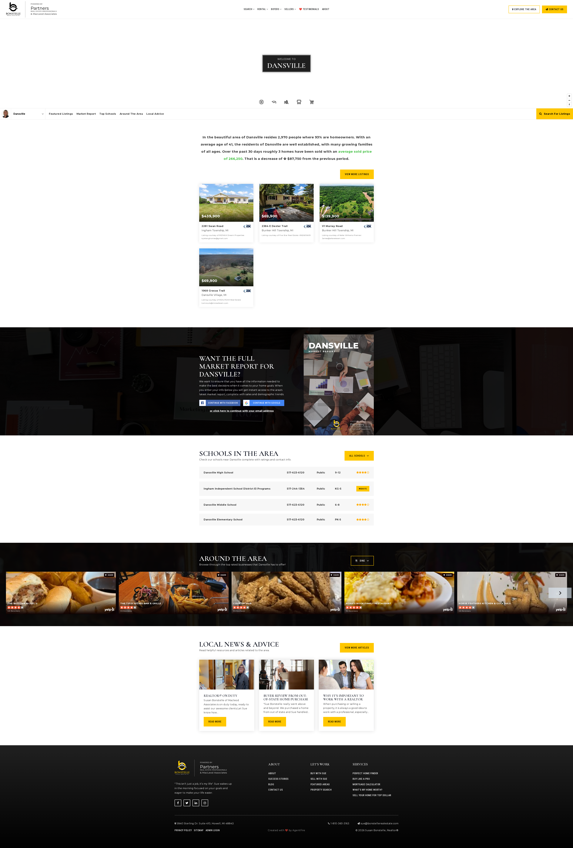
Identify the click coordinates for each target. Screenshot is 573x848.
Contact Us (555, 9)
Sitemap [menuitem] (199, 830)
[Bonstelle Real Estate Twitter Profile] (187, 803)
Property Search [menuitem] (321, 789)
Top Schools (107, 113)
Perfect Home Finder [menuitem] (365, 773)
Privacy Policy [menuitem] (183, 830)
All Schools (357, 455)
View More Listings (357, 174)
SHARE (110, 575)
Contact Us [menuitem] (275, 789)
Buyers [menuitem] (275, 9)
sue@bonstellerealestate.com (380, 823)
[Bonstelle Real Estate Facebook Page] (178, 803)
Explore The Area (525, 9)
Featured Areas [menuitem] (320, 784)
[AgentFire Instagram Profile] (204, 803)
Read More (214, 721)
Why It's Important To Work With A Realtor (343, 697)
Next (560, 593)
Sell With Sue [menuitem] (319, 778)
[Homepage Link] (31, 9)
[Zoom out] (569, 100)
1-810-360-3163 (339, 823)
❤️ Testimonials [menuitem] (309, 9)
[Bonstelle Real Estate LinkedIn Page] (195, 803)
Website (363, 489)
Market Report (86, 113)
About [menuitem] (325, 9)
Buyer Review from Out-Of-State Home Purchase (286, 697)
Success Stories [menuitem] (278, 778)
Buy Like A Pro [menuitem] (361, 778)
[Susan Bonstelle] (5, 113)
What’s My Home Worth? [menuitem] (367, 789)
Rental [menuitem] (262, 9)
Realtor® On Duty (220, 696)
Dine (362, 560)
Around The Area (131, 113)
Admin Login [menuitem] (213, 830)
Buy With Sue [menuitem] (318, 773)
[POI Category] (261, 102)
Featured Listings (61, 113)
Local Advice (155, 113)
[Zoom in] (569, 96)
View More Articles (357, 647)
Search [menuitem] (248, 9)
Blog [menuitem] (271, 784)
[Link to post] (226, 674)
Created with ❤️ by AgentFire (286, 830)
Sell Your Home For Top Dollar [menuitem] (372, 795)
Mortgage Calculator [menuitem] (366, 784)
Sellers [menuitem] (289, 9)
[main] (286, 372)
